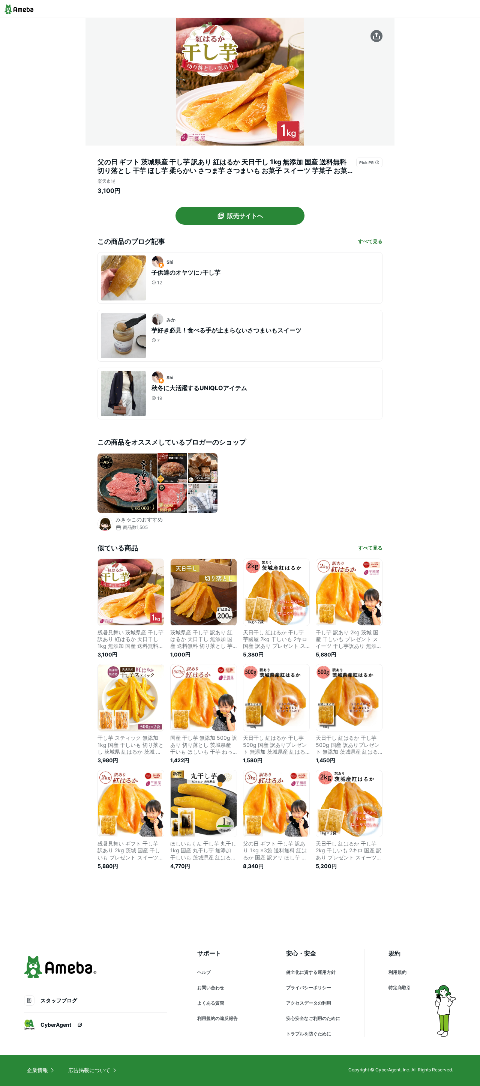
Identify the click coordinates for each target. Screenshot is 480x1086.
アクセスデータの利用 (308, 1003)
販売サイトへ (245, 215)
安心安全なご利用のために (313, 1018)
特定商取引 (399, 987)
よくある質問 (210, 1003)
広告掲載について (89, 1070)
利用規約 (397, 972)
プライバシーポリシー (308, 987)
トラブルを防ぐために (308, 1033)
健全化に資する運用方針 (311, 972)
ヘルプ (204, 972)
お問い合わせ (210, 987)
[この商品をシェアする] (376, 36)
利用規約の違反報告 (217, 1018)
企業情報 (37, 1070)
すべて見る (370, 241)
